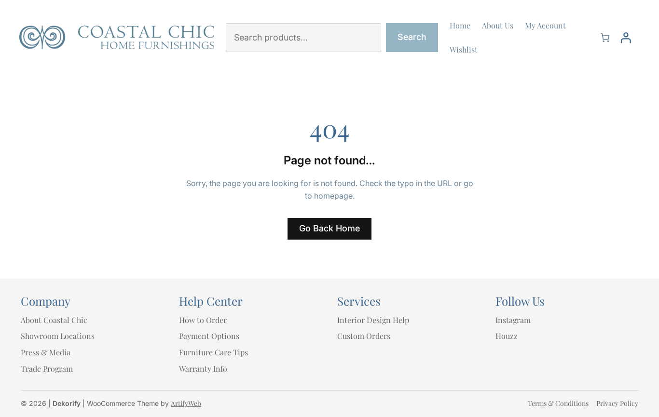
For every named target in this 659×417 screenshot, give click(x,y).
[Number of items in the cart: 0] (605, 37)
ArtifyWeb (186, 403)
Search (412, 37)
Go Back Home (329, 228)
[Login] (626, 37)
